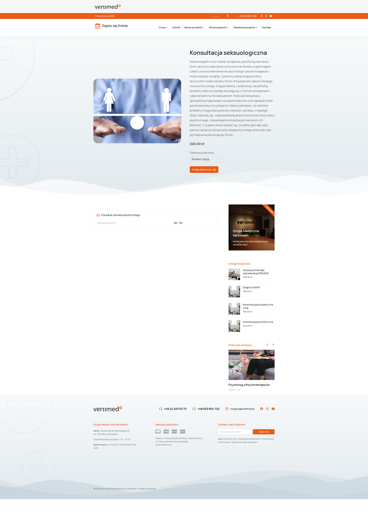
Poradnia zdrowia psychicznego (120, 215)
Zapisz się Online (115, 26)
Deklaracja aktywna (202, 152)
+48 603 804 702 (247, 16)
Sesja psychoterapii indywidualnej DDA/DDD (256, 272)
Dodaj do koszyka (201, 169)
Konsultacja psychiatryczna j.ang (258, 306)
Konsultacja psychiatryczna (258, 321)
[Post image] (252, 365)
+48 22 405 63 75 (175, 409)
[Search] (228, 16)
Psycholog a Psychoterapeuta (249, 385)
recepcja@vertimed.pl (242, 408)
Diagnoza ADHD (251, 287)
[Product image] (234, 274)
